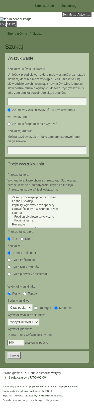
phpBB (33, 386)
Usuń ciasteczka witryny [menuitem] (44, 373)
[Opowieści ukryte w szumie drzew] (44, 209)
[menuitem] (23, 400)
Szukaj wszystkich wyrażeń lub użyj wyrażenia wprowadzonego (41, 113)
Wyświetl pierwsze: (20, 329)
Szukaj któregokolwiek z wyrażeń (34, 124)
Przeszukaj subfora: (21, 232)
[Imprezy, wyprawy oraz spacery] (44, 205)
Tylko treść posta (23, 260)
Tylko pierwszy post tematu (30, 274)
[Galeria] (44, 213)
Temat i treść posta (25, 253)
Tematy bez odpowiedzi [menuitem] (70, 14)
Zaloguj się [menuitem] (68, 6)
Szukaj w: (14, 246)
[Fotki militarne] (44, 220)
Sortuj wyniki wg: (19, 300)
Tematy (32, 293)
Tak (14, 239)
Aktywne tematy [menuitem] (84, 14)
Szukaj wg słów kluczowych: (27, 69)
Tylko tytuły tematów (25, 267)
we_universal (16, 395)
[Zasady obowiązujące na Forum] (44, 197)
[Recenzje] (44, 224)
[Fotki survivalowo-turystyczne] (44, 217)
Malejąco (65, 308)
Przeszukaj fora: (18, 174)
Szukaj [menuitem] (11, 24)
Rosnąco (44, 308)
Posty (16, 293)
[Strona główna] (47, 19)
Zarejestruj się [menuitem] (44, 6)
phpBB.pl (46, 391)
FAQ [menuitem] (3, 24)
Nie (27, 239)
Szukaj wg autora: (20, 131)
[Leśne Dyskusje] (44, 201)
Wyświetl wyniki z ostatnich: (26, 315)
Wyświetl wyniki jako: (22, 286)
